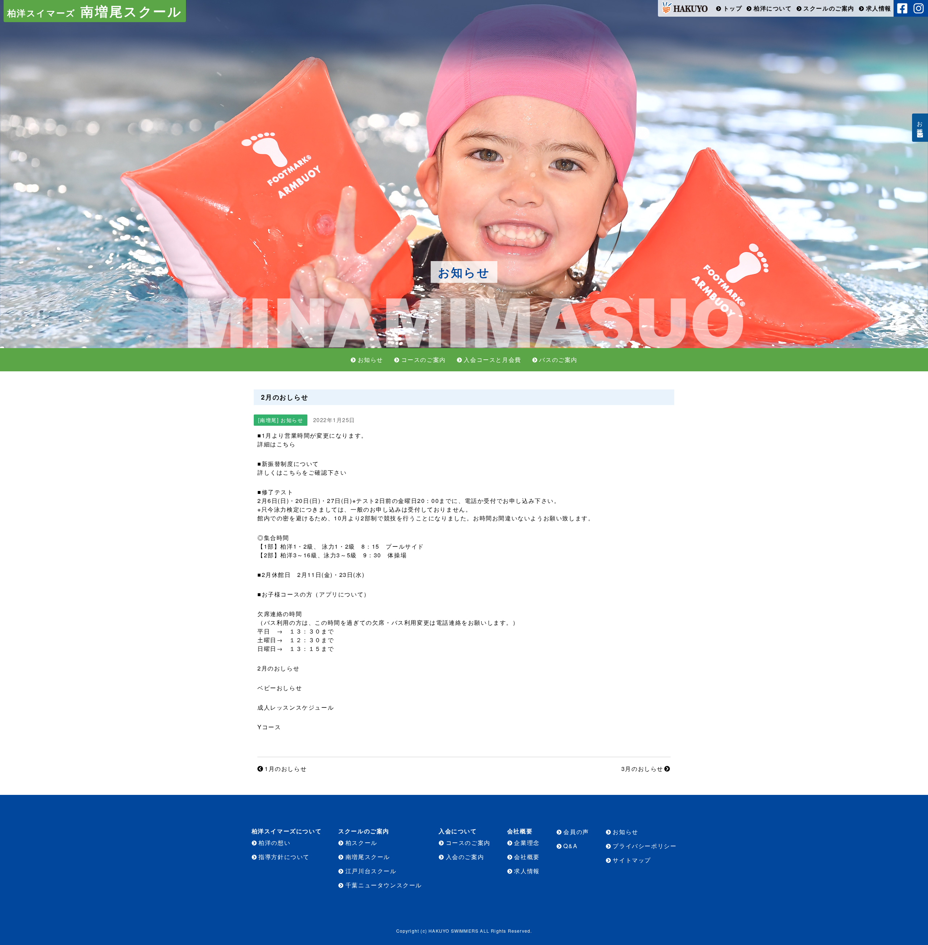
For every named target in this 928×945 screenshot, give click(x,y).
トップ (732, 8)
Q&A (570, 846)
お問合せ (920, 124)
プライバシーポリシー (644, 846)
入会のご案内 (465, 857)
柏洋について (773, 8)
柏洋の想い (274, 842)
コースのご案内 (423, 359)
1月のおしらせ (286, 768)
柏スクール (361, 842)
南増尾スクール (94, 10)
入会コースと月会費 (492, 359)
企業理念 (526, 842)
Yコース (269, 727)
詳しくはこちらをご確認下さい (302, 472)
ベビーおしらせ (279, 688)
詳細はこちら (276, 444)
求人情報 (878, 8)
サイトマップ (632, 860)
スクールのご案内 (828, 8)
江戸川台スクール (370, 871)
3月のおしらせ (642, 768)
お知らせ (370, 359)
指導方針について (284, 857)
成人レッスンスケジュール (295, 707)
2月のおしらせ (278, 668)
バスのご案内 (558, 359)
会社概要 (526, 857)
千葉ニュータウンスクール (383, 885)
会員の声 (576, 832)
